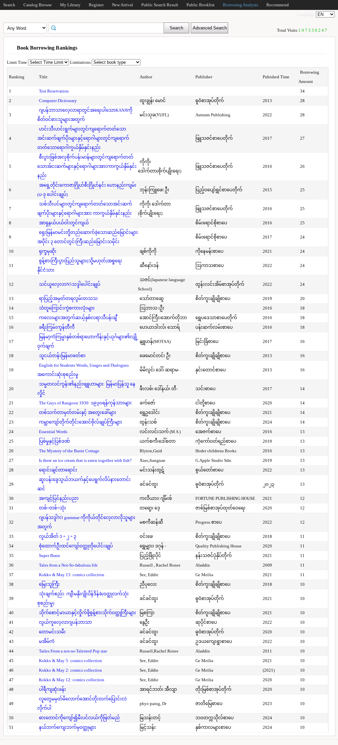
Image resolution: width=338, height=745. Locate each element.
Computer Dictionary (58, 100)
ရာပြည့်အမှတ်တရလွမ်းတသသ (68, 298)
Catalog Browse (37, 4)
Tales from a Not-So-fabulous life (68, 565)
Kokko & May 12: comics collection (71, 679)
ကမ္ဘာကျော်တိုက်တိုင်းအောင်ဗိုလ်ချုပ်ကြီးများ (80, 422)
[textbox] (108, 27)
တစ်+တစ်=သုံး (52, 507)
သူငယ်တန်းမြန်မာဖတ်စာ (62, 355)
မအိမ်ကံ (46, 641)
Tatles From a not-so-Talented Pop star (73, 651)
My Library (70, 4)
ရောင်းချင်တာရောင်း (58, 469)
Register (96, 4)
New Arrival (122, 4)
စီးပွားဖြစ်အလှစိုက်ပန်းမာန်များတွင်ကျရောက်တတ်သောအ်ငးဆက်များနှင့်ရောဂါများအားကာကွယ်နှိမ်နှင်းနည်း (87, 166)
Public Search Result (159, 4)
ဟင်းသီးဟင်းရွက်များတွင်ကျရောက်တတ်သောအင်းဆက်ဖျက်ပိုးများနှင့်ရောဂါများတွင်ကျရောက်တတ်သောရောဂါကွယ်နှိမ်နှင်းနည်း (83, 138)
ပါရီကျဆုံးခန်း (52, 689)
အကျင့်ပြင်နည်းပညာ (59, 498)
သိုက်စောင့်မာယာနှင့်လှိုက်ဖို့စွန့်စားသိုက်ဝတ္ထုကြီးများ (87, 612)
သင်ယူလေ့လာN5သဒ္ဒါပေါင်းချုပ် (69, 284)
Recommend (277, 4)
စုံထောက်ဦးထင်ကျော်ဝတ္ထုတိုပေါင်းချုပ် (76, 545)
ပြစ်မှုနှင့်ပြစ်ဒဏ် (54, 441)
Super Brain (49, 555)
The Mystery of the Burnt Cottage (69, 450)
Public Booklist (200, 4)
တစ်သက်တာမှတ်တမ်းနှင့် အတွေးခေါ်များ (77, 412)
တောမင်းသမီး (52, 631)
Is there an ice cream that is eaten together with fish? (85, 460)
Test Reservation (54, 91)
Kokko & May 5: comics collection (70, 660)
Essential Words (53, 431)
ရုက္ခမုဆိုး (47, 251)
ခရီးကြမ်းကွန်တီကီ (57, 327)
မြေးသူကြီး (49, 584)
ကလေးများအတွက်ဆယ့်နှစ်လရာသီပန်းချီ (78, 317)
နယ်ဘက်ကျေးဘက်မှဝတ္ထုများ (67, 727)
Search (9, 4)
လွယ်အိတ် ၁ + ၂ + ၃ (57, 536)
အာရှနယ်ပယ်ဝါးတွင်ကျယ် (64, 222)
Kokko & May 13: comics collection (71, 574)
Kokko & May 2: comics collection (70, 670)
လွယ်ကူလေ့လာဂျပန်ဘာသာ (65, 622)
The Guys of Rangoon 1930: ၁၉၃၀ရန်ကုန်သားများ (85, 402)
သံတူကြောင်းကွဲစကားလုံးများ (67, 308)
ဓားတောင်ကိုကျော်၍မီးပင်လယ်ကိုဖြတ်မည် (79, 717)
